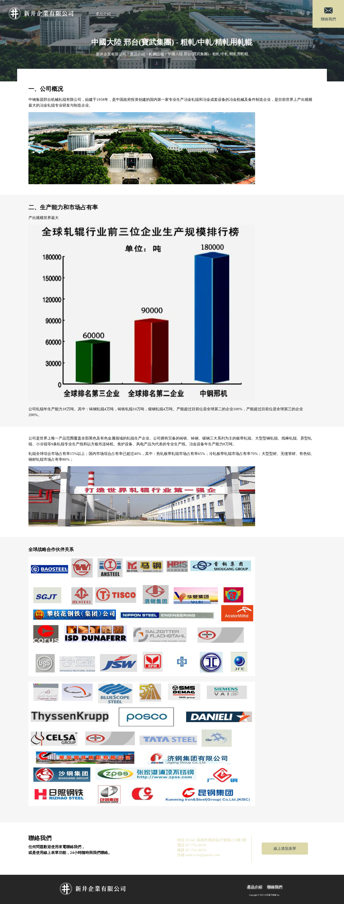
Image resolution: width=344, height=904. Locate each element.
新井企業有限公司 (111, 54)
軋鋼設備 (156, 54)
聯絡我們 (274, 887)
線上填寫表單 (284, 848)
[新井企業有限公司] (46, 13)
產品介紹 (103, 14)
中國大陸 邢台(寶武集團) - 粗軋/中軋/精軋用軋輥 (208, 54)
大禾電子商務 (270, 895)
